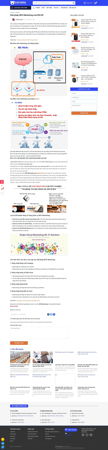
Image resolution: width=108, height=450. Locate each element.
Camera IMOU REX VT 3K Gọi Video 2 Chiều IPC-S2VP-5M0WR (88, 35)
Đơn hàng (12, 436)
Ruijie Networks (41, 173)
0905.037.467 (21, 422)
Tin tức (56, 7)
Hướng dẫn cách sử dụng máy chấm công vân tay (86, 388)
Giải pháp (17, 12)
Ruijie (37, 99)
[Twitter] (51, 314)
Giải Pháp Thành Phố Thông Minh (65, 365)
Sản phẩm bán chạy (50, 436)
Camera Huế (19, 19)
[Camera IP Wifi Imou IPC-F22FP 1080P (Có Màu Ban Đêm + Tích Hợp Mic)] (75, 79)
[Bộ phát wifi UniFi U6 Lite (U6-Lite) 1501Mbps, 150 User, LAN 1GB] (75, 51)
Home (33, 8)
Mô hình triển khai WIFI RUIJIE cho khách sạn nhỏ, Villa (88, 365)
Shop (43, 7)
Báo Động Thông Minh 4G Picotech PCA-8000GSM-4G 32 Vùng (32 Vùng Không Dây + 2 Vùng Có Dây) (89, 63)
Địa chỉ (11, 441)
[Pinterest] (54, 314)
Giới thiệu (49, 7)
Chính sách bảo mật (33, 431)
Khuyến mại (64, 7)
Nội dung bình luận (15, 325)
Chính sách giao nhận (33, 436)
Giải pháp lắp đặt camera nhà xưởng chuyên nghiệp (41, 388)
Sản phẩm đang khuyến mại (52, 431)
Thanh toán (13, 434)
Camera (37, 7)
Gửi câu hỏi (84, 113)
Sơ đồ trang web (59, 446)
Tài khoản (12, 431)
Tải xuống (12, 438)
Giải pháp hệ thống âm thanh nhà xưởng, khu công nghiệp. (19, 365)
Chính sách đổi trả (32, 434)
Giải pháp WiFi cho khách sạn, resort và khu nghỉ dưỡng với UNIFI (64, 389)
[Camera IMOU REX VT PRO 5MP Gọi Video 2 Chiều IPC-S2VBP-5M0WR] (75, 23)
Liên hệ (47, 434)
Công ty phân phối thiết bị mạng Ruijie (27, 40)
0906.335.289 (81, 422)
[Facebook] (48, 314)
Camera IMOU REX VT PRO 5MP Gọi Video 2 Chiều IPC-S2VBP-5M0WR (89, 21)
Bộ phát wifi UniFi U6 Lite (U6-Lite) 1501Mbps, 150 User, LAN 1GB (88, 49)
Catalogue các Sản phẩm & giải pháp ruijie (28, 300)
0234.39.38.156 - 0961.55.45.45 (25, 415)
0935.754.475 (81, 415)
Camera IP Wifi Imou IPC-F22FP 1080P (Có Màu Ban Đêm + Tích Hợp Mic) (88, 77)
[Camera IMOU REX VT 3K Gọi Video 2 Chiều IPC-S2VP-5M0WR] (75, 37)
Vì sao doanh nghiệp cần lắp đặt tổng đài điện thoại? (42, 365)
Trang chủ (12, 12)
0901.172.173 (51, 422)
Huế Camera (18, 3)
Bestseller (72, 7)
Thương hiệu (48, 438)
